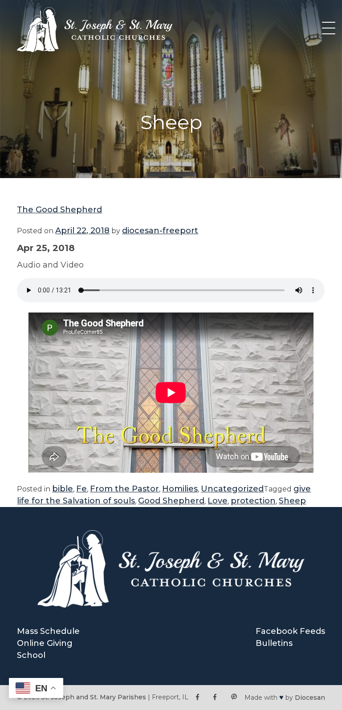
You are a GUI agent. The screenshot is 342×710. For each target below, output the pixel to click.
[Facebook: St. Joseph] (197, 697)
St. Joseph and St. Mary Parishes (93, 697)
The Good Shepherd (59, 210)
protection (253, 501)
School (31, 655)
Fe (81, 489)
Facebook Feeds (290, 631)
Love (218, 501)
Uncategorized (232, 489)
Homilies (180, 489)
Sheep (292, 501)
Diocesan (310, 698)
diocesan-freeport (160, 230)
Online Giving (45, 643)
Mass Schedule (48, 631)
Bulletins (274, 643)
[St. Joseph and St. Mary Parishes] (95, 49)
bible (62, 489)
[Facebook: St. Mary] (214, 697)
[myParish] (234, 697)
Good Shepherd (171, 501)
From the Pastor (124, 489)
